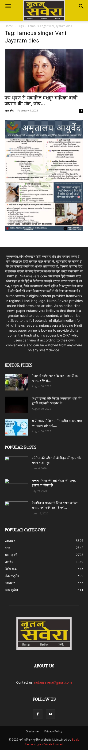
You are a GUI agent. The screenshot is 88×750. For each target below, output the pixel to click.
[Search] (81, 6)
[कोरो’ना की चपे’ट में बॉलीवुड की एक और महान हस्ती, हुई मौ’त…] (16, 462)
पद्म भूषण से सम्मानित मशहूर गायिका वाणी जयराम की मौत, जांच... (41, 101)
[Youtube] (50, 714)
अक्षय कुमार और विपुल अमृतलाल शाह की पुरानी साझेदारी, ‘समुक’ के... (56, 401)
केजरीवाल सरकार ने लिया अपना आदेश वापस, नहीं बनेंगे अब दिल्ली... (54, 505)
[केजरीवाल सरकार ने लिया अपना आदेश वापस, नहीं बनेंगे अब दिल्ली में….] (16, 507)
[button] (7, 6)
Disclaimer (33, 731)
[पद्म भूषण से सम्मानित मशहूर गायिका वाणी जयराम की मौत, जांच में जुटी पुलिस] (44, 70)
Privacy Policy (53, 731)
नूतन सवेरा (9, 110)
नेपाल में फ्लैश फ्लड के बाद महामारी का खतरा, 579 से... (55, 378)
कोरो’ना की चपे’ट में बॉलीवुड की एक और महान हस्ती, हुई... (56, 460)
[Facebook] (37, 714)
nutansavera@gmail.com (53, 682)
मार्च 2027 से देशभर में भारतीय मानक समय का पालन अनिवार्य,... (57, 423)
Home (9, 26)
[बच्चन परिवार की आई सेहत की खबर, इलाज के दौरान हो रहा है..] (16, 485)
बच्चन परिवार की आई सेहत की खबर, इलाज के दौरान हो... (54, 483)
